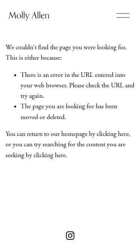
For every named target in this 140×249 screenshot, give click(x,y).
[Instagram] (70, 235)
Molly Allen (29, 15)
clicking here (113, 134)
